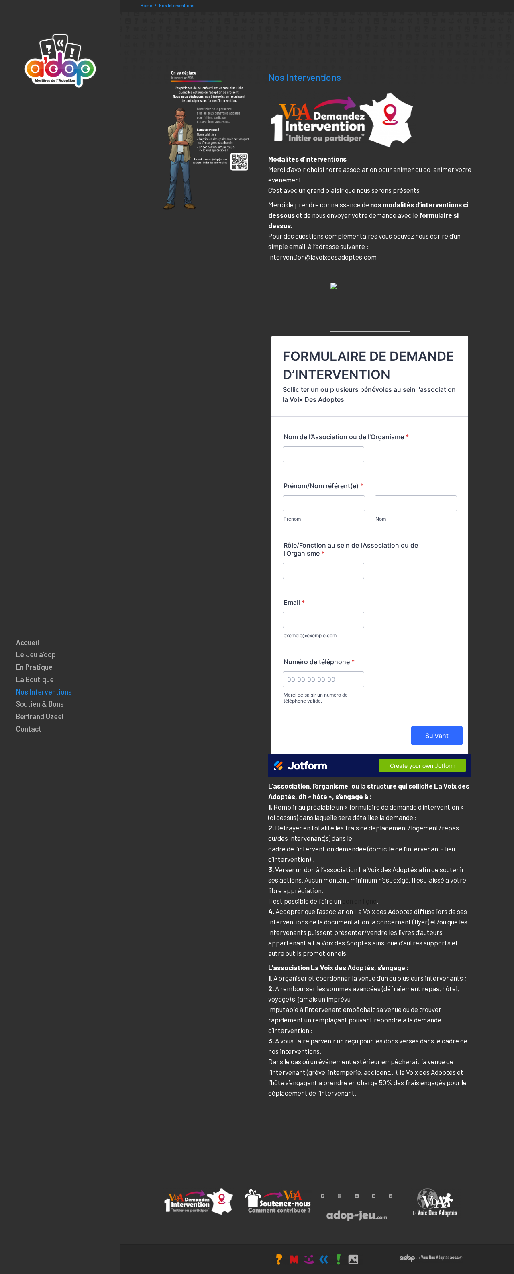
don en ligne (359, 901)
